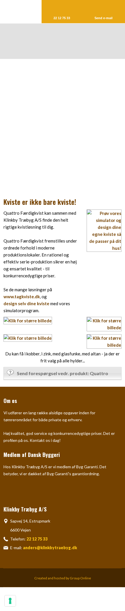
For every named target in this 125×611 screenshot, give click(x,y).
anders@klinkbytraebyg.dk (50, 547)
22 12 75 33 (37, 538)
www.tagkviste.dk (21, 296)
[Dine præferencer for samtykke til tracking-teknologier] (10, 600)
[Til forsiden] (66, 41)
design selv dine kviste (26, 303)
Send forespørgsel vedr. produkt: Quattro (62, 373)
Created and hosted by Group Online (62, 578)
